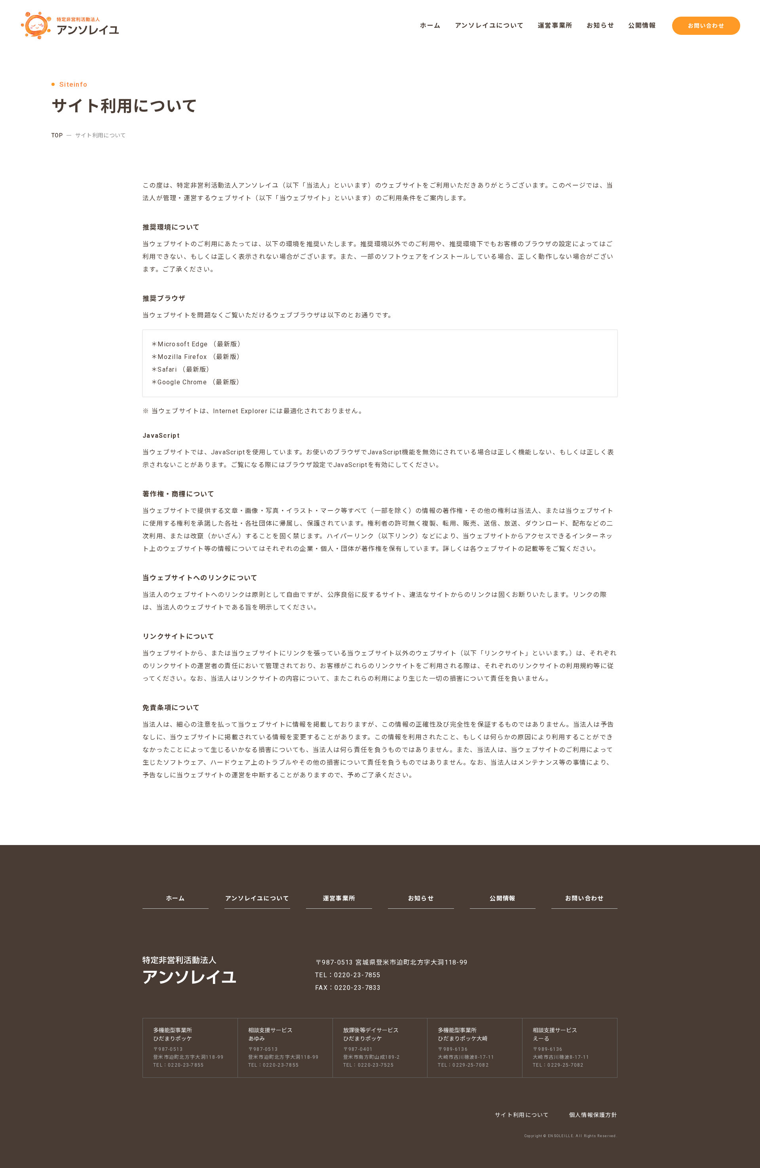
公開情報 (642, 25)
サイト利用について (522, 1115)
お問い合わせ (706, 26)
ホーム (430, 25)
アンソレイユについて (489, 25)
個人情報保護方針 (593, 1115)
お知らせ (600, 25)
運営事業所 (555, 25)
